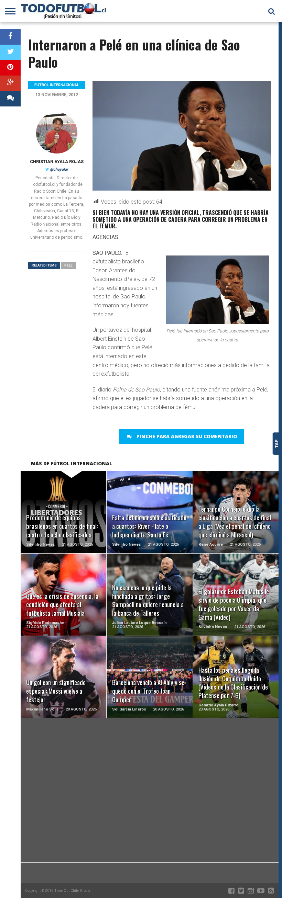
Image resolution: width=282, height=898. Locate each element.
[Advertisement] (150, 807)
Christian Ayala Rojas (57, 161)
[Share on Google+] (10, 83)
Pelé (68, 265)
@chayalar (59, 169)
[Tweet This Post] (10, 52)
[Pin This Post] (10, 68)
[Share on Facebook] (10, 37)
